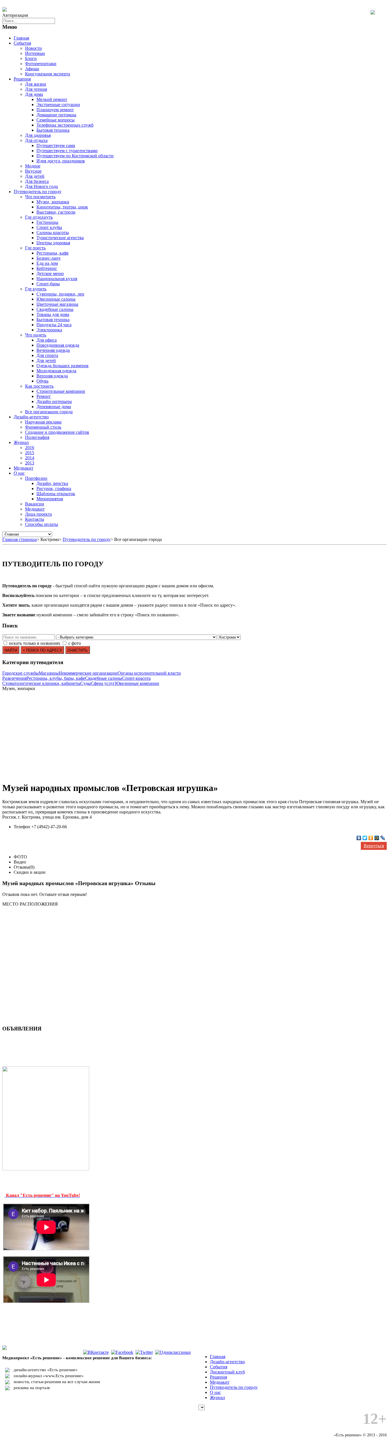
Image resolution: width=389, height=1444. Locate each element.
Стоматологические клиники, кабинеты (41, 683)
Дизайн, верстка (52, 483)
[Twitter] (365, 838)
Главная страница (19, 539)
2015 (29, 452)
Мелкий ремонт (51, 99)
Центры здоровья (53, 242)
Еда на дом (47, 263)
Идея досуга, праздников (60, 160)
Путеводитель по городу (38, 191)
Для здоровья (38, 135)
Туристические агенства (60, 237)
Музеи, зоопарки (52, 201)
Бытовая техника (52, 130)
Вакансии (34, 503)
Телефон (22, 826)
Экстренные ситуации (58, 104)
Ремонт (43, 396)
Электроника (49, 329)
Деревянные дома (53, 406)
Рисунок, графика (53, 488)
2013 (29, 462)
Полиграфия (37, 437)
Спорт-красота (136, 678)
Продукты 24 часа (53, 324)
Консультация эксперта (47, 73)
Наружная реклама (43, 422)
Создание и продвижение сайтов (57, 432)
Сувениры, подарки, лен (60, 294)
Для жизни (35, 84)
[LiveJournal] (383, 838)
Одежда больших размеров (62, 365)
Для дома (34, 94)
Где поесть (35, 247)
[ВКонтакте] (359, 838)
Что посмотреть (40, 196)
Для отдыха (36, 140)
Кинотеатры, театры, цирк (62, 206)
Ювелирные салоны (55, 299)
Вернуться (374, 845)
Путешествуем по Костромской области (75, 155)
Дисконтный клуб (227, 1371)
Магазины (49, 673)
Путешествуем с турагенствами (67, 150)
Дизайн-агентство (31, 416)
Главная (21, 38)
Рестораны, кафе (52, 253)
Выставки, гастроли (55, 212)
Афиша (32, 68)
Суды (85, 683)
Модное (32, 166)
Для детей (34, 176)
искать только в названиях (34, 643)
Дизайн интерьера (54, 401)
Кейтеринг (46, 268)
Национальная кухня (56, 278)
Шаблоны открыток (55, 493)
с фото (74, 643)
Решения (22, 79)
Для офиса (46, 340)
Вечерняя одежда (53, 350)
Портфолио (36, 478)
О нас (19, 473)
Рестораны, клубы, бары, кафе (55, 678)
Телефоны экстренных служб (64, 125)
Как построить (39, 386)
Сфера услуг (103, 683)
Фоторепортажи (40, 63)
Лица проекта (38, 514)
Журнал (21, 442)
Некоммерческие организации (88, 673)
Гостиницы (47, 222)
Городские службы (20, 673)
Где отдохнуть (39, 217)
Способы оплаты (41, 524)
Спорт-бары (48, 283)
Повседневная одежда (57, 345)
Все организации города (49, 411)
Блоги (31, 58)
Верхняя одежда (52, 375)
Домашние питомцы (56, 114)
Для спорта (47, 355)
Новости (33, 48)
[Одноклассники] (371, 838)
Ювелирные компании (137, 683)
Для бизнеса (37, 181)
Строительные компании (60, 391)
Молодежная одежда (56, 370)
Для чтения (36, 89)
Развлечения (14, 678)
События (22, 43)
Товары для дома (52, 314)
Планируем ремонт (55, 109)
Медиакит (23, 468)
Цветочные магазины (57, 304)
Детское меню (50, 273)
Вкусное (33, 171)
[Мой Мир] (377, 838)
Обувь (42, 381)
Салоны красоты (52, 232)
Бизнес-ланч (48, 258)
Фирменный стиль (43, 427)
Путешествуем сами (55, 145)
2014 (29, 457)
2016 (29, 447)
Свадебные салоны (54, 309)
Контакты (34, 519)
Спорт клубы (49, 227)
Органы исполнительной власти (149, 673)
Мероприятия (49, 498)
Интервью (35, 53)
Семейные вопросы (55, 119)
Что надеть (35, 334)
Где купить (35, 288)
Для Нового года (41, 186)
